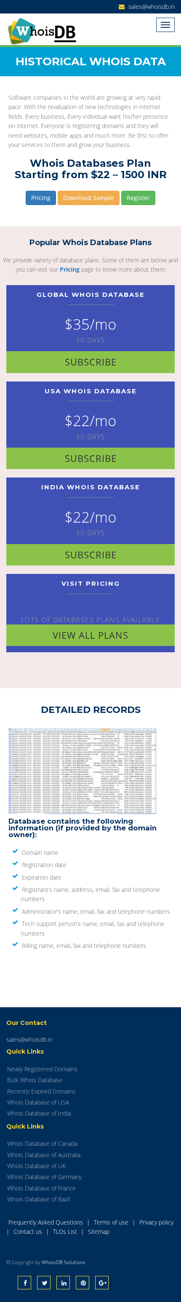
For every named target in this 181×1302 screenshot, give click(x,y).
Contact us (28, 1231)
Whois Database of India (39, 1113)
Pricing (41, 198)
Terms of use (112, 1222)
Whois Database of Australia (43, 1155)
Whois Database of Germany (44, 1177)
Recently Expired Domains (41, 1091)
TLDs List (66, 1231)
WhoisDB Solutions (63, 1262)
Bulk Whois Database (35, 1080)
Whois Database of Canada (42, 1143)
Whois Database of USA (38, 1102)
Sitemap (98, 1231)
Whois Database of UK (36, 1166)
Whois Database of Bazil (38, 1199)
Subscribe (91, 361)
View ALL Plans (90, 635)
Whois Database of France (41, 1188)
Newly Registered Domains (42, 1069)
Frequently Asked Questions (46, 1222)
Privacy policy (156, 1222)
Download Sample (88, 198)
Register (138, 198)
